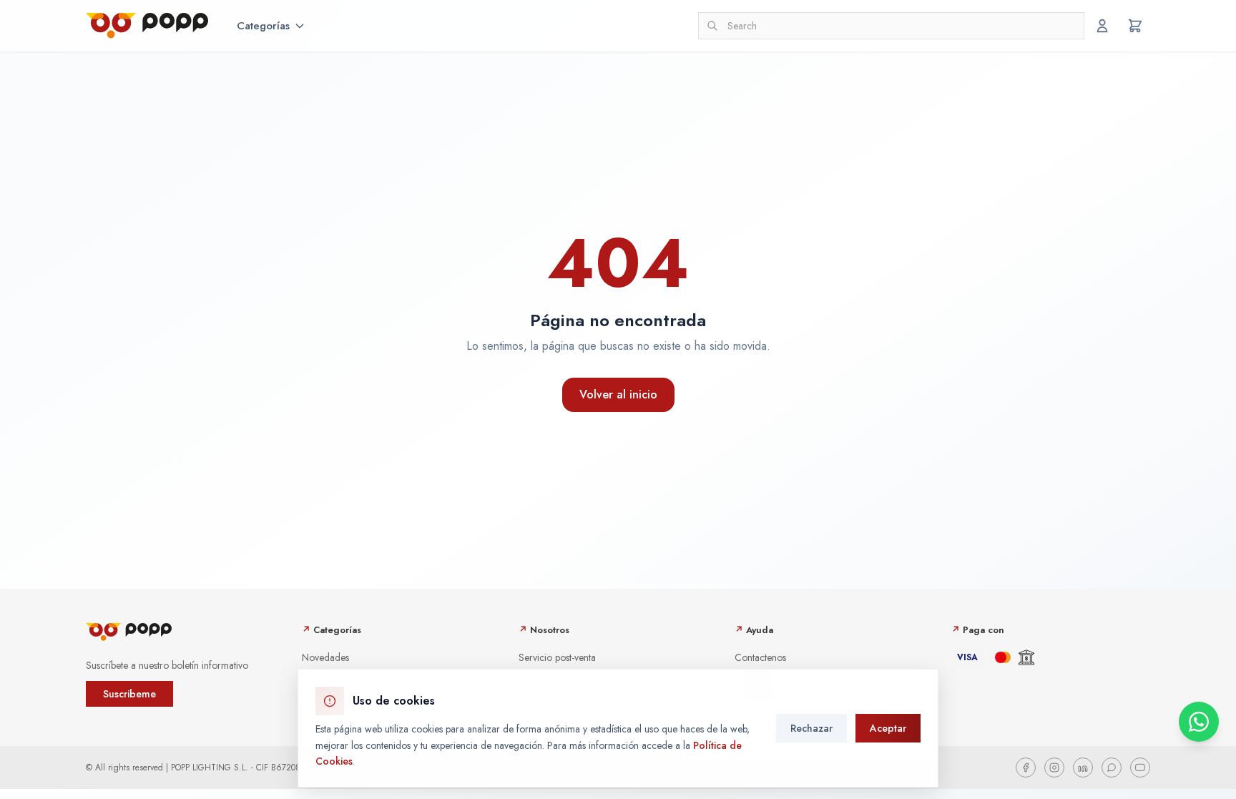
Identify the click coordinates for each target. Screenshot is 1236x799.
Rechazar (811, 728)
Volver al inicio (618, 394)
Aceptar (888, 728)
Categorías (263, 26)
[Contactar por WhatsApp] (1199, 722)
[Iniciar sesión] (1102, 26)
